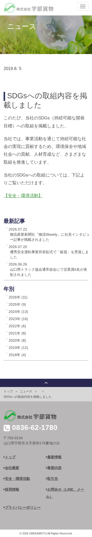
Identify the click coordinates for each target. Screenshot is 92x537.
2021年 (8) (17, 333)
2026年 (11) (18, 297)
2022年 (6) (17, 326)
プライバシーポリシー (23, 507)
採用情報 (12, 489)
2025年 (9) (17, 304)
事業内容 (54, 468)
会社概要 (12, 468)
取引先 (52, 479)
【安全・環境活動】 (23, 195)
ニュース (26, 391)
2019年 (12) (18, 348)
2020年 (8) (17, 340)
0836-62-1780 (34, 428)
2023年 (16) (18, 319)
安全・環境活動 (17, 479)
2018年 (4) (17, 355)
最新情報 (54, 457)
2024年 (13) (18, 312)
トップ (8, 391)
